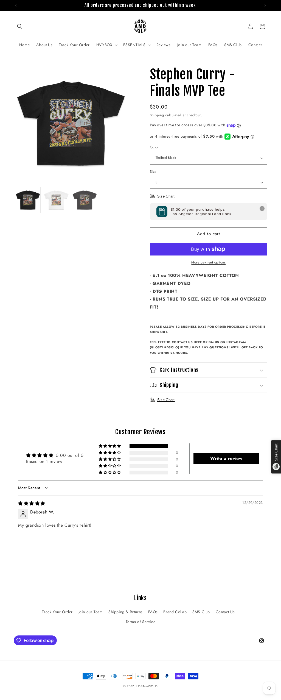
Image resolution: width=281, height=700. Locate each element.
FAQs (153, 612)
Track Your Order (57, 612)
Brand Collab (175, 612)
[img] (31, 503)
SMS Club (201, 612)
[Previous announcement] (16, 5)
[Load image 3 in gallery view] (84, 200)
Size (153, 171)
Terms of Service (141, 621)
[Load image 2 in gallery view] (56, 200)
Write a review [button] (226, 458)
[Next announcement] (265, 5)
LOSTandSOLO (147, 686)
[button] (20, 26)
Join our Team (90, 612)
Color (154, 147)
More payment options (208, 262)
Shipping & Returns (125, 612)
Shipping (157, 115)
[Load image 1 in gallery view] (28, 200)
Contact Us (225, 612)
